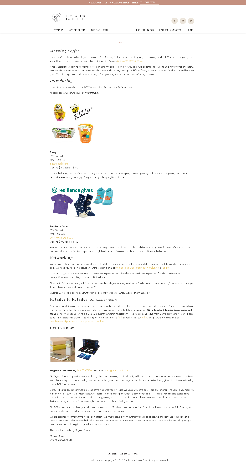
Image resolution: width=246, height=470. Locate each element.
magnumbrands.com (118, 370)
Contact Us (125, 453)
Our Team (112, 453)
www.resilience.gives (61, 238)
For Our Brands (145, 29)
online (166, 268)
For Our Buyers (76, 29)
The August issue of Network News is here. (123, 2)
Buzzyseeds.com (59, 164)
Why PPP (58, 29)
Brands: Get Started (170, 29)
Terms (135, 453)
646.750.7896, (84, 370)
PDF (120, 317)
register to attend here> (130, 61)
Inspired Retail (99, 29)
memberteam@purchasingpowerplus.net (137, 268)
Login (190, 29)
